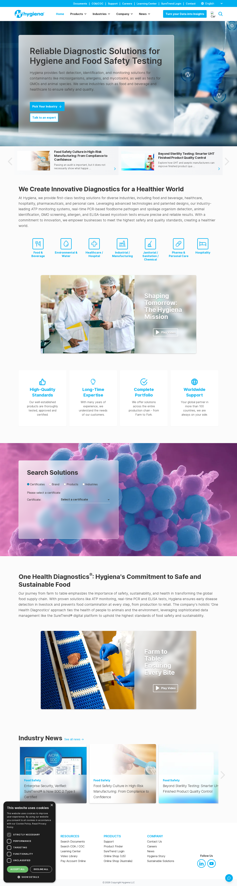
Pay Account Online (73, 861)
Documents (80, 3)
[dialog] (29, 842)
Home (60, 14)
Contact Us (154, 841)
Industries (91, 484)
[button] (220, 14)
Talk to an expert (44, 117)
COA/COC (97, 3)
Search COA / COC (72, 846)
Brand (56, 484)
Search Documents (73, 841)
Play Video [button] (168, 332)
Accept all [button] (17, 869)
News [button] (143, 14)
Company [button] (122, 14)
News (150, 851)
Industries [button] (100, 14)
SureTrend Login (171, 3)
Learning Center (147, 3)
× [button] (51, 805)
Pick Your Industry (44, 106)
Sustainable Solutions (160, 861)
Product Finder (113, 846)
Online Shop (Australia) (118, 861)
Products (72, 484)
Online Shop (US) (115, 856)
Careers (127, 3)
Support (113, 3)
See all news (74, 739)
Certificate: (34, 499)
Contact (191, 3)
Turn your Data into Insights (185, 14)
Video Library (69, 856)
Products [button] (76, 14)
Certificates (37, 484)
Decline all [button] (41, 869)
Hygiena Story (156, 856)
